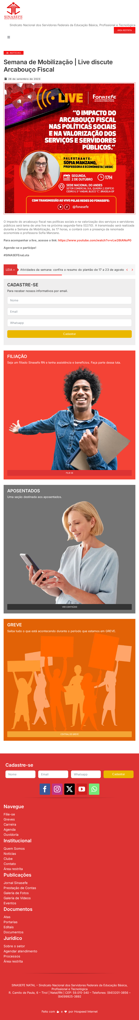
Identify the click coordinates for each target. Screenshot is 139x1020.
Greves (9, 819)
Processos (12, 956)
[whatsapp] (94, 789)
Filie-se (9, 814)
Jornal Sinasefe (16, 883)
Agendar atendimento (20, 951)
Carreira (10, 824)
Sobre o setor (14, 946)
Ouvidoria (11, 834)
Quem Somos (14, 848)
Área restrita (13, 869)
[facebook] (45, 789)
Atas (7, 917)
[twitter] (69, 789)
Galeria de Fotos (16, 893)
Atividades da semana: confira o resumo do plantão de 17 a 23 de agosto (72, 269)
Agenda (10, 829)
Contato (10, 864)
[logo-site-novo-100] (13, 3)
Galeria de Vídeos (17, 898)
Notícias (10, 854)
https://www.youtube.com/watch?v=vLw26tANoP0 (94, 240)
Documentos (14, 932)
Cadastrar (69, 333)
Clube (8, 859)
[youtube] (82, 789)
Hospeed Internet (86, 1011)
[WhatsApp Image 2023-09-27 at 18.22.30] (69, 85)
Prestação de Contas (20, 888)
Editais (9, 927)
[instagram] (57, 789)
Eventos (10, 903)
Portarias (11, 922)
